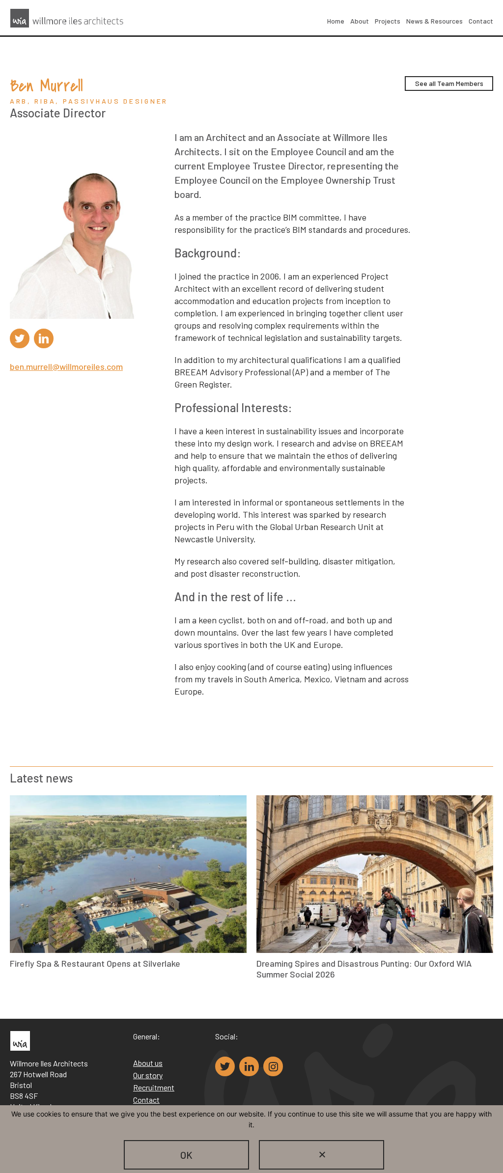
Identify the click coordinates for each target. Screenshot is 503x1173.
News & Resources (434, 21)
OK (186, 1155)
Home (335, 21)
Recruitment (153, 1087)
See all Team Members (449, 83)
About (359, 21)
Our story (148, 1075)
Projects (387, 21)
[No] (321, 1155)
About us (148, 1062)
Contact (481, 21)
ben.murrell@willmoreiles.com (66, 366)
